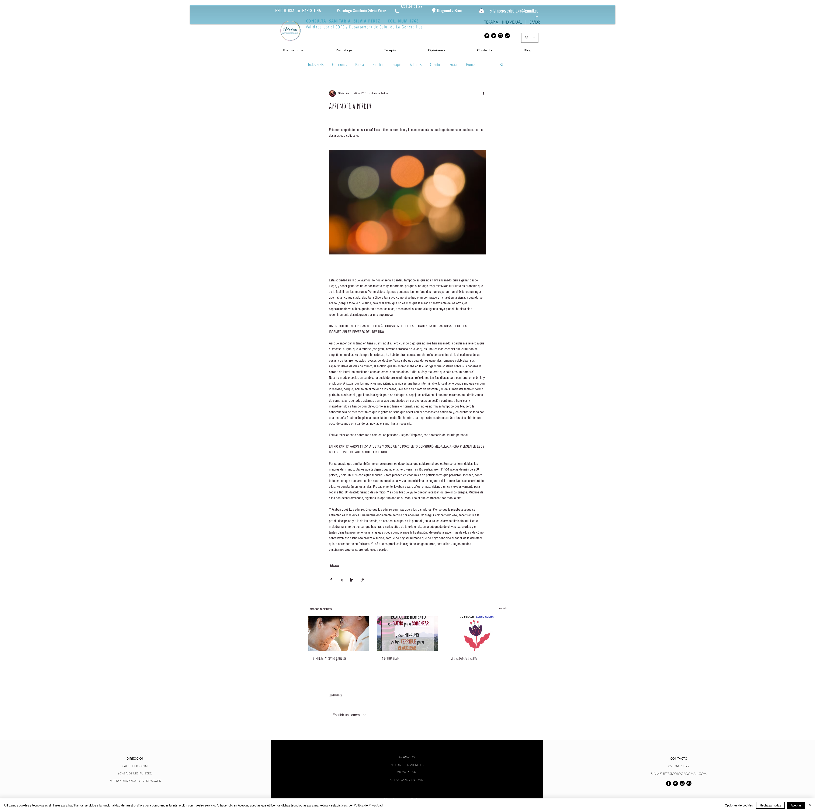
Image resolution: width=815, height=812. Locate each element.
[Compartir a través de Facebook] (331, 580)
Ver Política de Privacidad (365, 805)
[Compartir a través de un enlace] (362, 580)
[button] (502, 64)
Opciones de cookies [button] (739, 805)
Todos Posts (315, 64)
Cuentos (435, 64)
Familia (377, 64)
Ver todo (503, 608)
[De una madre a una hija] (476, 633)
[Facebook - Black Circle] (486, 35)
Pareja (359, 64)
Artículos (416, 64)
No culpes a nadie (391, 658)
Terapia (396, 64)
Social (454, 64)
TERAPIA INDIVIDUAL (504, 22)
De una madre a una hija (464, 658)
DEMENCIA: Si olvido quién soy (329, 658)
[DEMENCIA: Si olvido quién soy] (338, 633)
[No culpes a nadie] (407, 633)
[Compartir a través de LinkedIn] (352, 580)
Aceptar (796, 805)
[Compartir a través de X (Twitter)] (341, 580)
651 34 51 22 (412, 6)
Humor (471, 64)
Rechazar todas (770, 805)
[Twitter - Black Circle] (493, 35)
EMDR (535, 22)
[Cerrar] (809, 805)
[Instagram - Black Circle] (500, 35)
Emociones (339, 64)
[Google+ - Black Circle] (507, 35)
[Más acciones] (483, 93)
